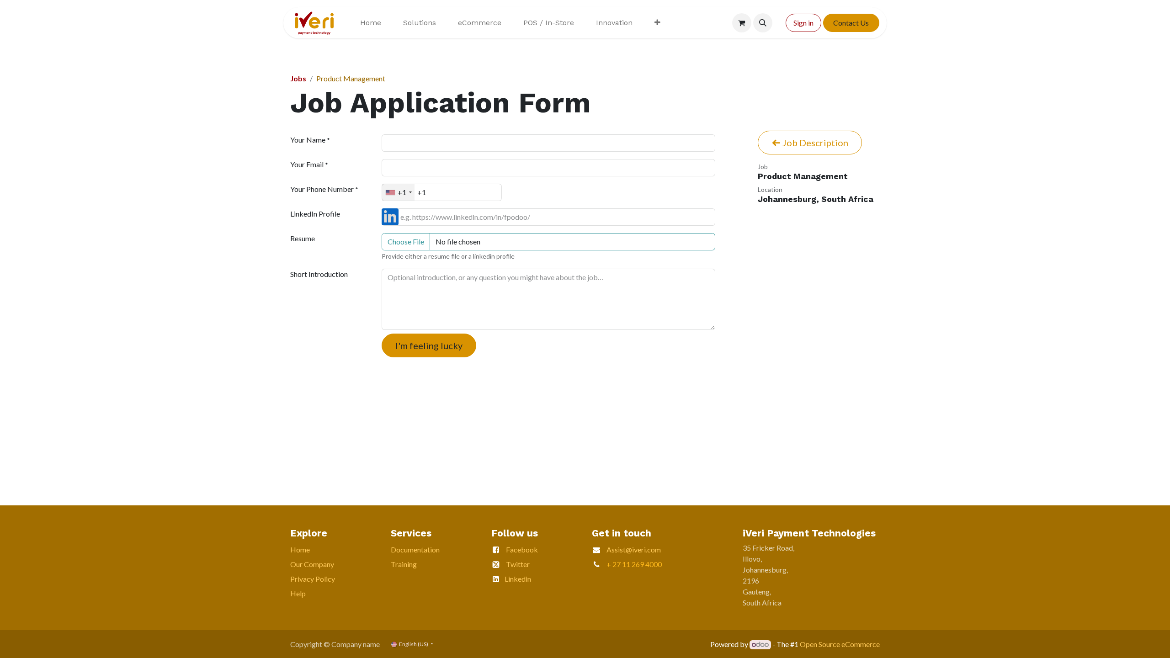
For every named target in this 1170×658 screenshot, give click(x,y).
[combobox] (398, 192)
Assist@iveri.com (633, 549)
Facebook (522, 549)
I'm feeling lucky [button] (429, 345)
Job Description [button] (814, 142)
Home (300, 549)
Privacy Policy (312, 578)
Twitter (518, 564)
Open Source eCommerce (840, 644)
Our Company (312, 564)
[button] (762, 22)
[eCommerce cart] (741, 22)
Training (404, 564)
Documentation (415, 549)
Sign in (803, 22)
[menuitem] (370, 23)
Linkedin (518, 578)
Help (298, 593)
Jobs (298, 78)
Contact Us (851, 22)
